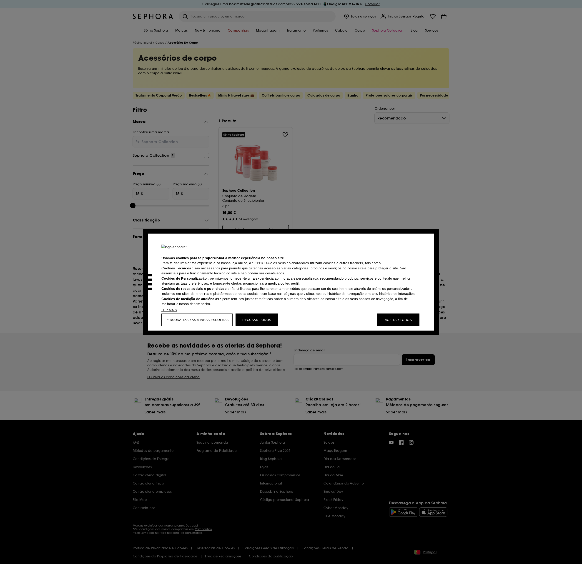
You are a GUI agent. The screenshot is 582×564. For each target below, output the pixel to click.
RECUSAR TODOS (256, 319)
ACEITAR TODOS (398, 319)
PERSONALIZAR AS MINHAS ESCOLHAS (197, 319)
